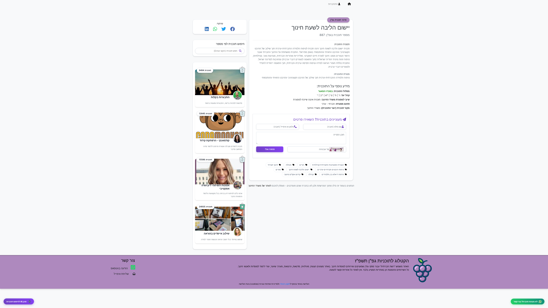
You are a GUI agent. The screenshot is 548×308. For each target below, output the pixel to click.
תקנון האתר (285, 284)
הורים (302, 165)
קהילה (311, 174)
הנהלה (289, 165)
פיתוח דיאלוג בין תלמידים (333, 174)
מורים (278, 169)
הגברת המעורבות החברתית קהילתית (328, 165)
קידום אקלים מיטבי (292, 174)
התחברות (333, 4)
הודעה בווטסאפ (119, 268)
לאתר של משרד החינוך (259, 185)
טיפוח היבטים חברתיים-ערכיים (330, 169)
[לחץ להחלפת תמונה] (336, 149)
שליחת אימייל (123, 273)
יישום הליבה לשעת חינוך (299, 169)
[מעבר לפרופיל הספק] (236, 95)
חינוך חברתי (273, 165)
